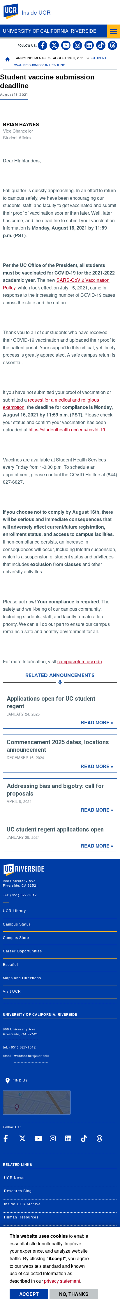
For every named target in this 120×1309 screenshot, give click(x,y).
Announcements (30, 57)
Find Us (19, 1080)
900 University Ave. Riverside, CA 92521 (20, 1031)
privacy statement (62, 1280)
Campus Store (16, 938)
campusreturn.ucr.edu (79, 661)
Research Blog (18, 1191)
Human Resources (21, 1217)
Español (10, 965)
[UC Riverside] (14, 11)
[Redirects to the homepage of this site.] (7, 62)
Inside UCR (36, 12)
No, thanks (74, 1294)
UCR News (14, 1178)
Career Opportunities (22, 951)
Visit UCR (12, 991)
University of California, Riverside (49, 31)
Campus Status (17, 924)
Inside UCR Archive (22, 1204)
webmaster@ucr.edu (31, 1055)
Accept (29, 1294)
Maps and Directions (22, 978)
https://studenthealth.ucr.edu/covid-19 (67, 429)
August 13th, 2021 (68, 57)
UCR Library (14, 911)
